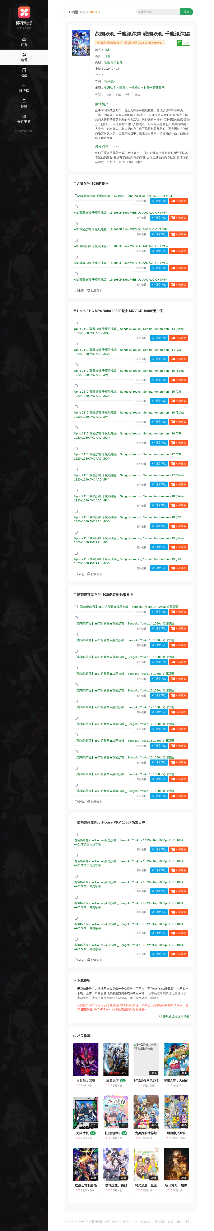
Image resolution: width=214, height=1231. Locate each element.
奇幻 (113, 62)
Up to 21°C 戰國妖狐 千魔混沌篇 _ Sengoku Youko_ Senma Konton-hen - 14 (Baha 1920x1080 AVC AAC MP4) (129, 331)
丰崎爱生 (134, 87)
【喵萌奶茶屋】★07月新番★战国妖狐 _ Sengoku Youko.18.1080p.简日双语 (124, 740)
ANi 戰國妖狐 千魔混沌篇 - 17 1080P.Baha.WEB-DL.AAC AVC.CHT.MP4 (121, 246)
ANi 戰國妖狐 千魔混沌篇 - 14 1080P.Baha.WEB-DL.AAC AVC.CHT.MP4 (125, 196)
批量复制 (96, 290)
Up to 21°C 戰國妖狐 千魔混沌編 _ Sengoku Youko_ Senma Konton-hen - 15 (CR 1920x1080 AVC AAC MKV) (127, 393)
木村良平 (146, 87)
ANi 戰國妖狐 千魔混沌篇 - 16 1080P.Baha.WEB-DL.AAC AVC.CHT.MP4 (121, 229)
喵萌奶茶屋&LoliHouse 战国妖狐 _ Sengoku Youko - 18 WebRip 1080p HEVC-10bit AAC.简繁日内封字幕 (128, 926)
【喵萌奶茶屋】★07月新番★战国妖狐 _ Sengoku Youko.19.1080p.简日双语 (124, 774)
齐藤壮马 (158, 87)
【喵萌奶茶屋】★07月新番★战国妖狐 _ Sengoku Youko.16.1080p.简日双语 (124, 673)
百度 (170, 1221)
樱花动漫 (160, 1221)
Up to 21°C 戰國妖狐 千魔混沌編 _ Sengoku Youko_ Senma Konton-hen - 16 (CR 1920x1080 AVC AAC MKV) (127, 435)
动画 (107, 62)
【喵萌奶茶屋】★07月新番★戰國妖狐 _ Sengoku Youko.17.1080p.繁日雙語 (124, 724)
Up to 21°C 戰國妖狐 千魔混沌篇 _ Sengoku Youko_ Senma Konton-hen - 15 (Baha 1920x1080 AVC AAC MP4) (129, 372)
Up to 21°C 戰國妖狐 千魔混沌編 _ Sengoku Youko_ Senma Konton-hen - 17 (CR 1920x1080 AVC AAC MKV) (127, 456)
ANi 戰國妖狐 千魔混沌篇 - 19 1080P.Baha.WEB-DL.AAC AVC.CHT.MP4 (121, 279)
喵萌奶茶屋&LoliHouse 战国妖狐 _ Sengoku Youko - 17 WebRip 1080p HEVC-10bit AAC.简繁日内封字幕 (128, 905)
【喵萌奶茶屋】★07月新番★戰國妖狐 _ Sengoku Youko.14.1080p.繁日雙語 (124, 623)
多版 (118, 94)
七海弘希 (110, 87)
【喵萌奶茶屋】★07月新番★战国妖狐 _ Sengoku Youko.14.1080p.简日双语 (128, 606)
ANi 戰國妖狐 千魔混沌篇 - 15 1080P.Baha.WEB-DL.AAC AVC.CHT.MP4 (121, 212)
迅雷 (187, 1221)
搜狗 (178, 1221)
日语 (107, 56)
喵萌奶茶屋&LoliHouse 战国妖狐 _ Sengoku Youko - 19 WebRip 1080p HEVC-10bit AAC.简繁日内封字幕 (128, 947)
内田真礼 (122, 87)
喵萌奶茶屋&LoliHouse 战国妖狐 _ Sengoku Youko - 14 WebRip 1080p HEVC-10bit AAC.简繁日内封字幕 (128, 842)
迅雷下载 (161, 200)
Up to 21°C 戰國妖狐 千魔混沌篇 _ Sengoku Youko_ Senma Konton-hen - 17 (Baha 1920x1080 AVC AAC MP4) (129, 477)
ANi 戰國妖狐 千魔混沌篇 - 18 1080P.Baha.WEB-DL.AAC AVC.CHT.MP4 (121, 263)
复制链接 (141, 200)
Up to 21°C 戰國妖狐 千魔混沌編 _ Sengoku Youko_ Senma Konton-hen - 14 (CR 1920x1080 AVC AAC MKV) (127, 352)
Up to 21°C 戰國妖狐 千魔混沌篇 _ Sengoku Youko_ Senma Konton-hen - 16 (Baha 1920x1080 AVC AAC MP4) (129, 414)
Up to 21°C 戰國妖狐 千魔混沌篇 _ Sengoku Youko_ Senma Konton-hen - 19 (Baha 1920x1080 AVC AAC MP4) (129, 540)
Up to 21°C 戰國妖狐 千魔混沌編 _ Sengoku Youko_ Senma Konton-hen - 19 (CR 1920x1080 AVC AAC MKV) (127, 561)
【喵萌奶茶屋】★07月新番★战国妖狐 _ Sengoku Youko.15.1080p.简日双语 (124, 640)
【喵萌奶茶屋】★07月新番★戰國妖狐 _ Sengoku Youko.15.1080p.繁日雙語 (124, 657)
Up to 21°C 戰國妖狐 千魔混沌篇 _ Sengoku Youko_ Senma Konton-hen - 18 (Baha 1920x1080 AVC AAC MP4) (129, 498)
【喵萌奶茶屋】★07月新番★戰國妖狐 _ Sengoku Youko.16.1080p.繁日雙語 (124, 690)
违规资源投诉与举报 (175, 1016)
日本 (107, 49)
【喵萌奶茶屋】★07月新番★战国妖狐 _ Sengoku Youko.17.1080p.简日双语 (124, 707)
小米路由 (181, 200)
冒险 (120, 62)
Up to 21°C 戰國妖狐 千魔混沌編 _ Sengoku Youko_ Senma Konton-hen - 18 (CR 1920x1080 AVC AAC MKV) (127, 519)
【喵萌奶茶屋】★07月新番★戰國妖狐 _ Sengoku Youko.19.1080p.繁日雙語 (124, 791)
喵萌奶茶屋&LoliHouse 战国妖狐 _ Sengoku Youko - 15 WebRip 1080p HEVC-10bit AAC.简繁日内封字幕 (128, 863)
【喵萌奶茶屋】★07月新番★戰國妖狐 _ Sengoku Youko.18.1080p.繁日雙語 (124, 757)
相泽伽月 (110, 81)
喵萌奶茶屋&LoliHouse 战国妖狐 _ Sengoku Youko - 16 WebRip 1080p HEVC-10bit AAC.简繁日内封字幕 (128, 884)
